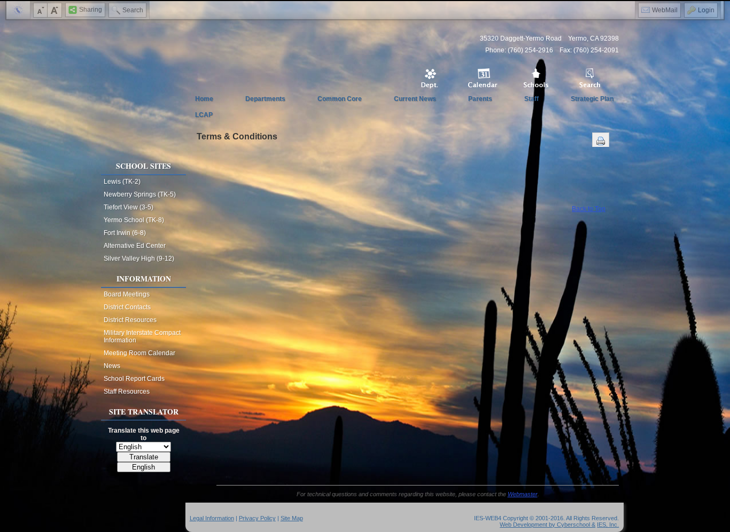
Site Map (292, 518)
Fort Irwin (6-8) (125, 233)
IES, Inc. (608, 524)
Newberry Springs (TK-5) (140, 194)
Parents (480, 99)
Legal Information (212, 518)
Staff (531, 99)
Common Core (339, 99)
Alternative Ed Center (135, 245)
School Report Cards (134, 378)
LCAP (204, 115)
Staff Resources (127, 391)
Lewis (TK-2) (122, 181)
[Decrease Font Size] (40, 10)
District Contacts (127, 307)
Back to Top (588, 209)
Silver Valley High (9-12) (139, 258)
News (112, 366)
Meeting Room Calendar (139, 353)
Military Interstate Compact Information (142, 336)
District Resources (130, 320)
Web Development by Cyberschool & (547, 524)
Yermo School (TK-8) (134, 220)
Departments (265, 99)
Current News (415, 99)
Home (204, 99)
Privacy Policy (257, 518)
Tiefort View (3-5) (128, 207)
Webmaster (523, 494)
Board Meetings (127, 294)
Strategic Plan (592, 99)
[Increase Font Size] (54, 10)
